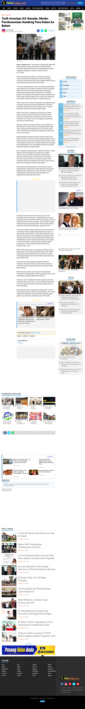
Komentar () (52, 30)
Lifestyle (53, 8)
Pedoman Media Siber (66, 690)
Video (64, 92)
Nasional (28, 8)
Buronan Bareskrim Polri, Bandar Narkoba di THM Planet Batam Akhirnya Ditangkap (36, 569)
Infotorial (35, 671)
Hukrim (4, 671)
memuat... (21, 343)
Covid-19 (65, 89)
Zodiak (49, 675)
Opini (49, 673)
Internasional (52, 671)
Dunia (18, 669)
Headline (15, 8)
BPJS (18, 664)
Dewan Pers (5, 669)
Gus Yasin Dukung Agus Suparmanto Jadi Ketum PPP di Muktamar (70, 304)
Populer (80, 3)
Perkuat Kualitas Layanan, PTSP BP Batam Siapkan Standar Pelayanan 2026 (36, 634)
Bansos (34, 664)
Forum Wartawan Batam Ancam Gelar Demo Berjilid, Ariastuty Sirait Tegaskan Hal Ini (36, 558)
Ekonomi (78, 8)
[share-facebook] (38, 30)
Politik (72, 8)
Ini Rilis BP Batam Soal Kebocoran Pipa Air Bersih (36, 534)
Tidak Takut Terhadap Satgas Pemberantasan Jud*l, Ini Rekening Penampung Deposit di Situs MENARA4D (73, 132)
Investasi (32, 336)
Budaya (3, 667)
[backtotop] (42, 657)
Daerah (22, 8)
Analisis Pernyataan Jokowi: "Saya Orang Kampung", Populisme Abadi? (71, 371)
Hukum (47, 8)
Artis (3, 664)
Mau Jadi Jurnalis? (66, 692)
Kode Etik (68, 688)
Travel (19, 675)
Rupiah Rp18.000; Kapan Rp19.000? (68, 358)
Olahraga (35, 673)
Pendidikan (66, 85)
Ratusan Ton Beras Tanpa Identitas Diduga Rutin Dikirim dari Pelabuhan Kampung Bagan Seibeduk (73, 106)
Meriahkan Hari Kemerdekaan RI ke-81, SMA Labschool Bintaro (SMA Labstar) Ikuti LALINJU (70, 184)
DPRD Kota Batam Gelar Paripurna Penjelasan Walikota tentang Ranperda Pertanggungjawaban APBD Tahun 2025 (71, 297)
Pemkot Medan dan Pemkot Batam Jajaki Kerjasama (34, 590)
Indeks (9, 8)
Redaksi (74, 688)
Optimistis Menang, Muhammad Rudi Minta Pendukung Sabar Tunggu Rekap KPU (70, 311)
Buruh (19, 667)
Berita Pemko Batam (38, 8)
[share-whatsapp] (45, 30)
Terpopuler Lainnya (71, 146)
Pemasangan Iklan (78, 690)
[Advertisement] (8, 59)
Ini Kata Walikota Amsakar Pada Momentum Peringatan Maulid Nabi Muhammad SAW (34, 614)
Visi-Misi (63, 688)
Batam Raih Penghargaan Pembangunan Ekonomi (30, 545)
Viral (64, 96)
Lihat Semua (28, 644)
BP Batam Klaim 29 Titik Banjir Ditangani (32, 579)
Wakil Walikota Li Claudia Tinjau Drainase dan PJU (33, 601)
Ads (42, 701)
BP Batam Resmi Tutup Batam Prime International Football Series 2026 (35, 623)
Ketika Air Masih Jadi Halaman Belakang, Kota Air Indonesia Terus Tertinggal (71, 364)
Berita (49, 664)
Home (3, 8)
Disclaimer (80, 688)
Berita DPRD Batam (63, 8)
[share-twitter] (42, 30)
